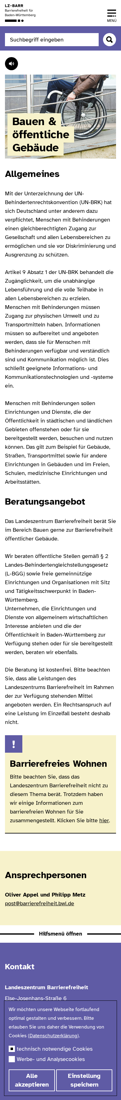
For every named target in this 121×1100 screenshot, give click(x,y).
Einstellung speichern (84, 1080)
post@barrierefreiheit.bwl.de (39, 903)
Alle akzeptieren (32, 1080)
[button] (111, 13)
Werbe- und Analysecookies (51, 1059)
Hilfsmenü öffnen (60, 934)
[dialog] (60, 1048)
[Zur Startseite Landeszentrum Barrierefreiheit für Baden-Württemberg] (20, 13)
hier (104, 820)
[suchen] (109, 39)
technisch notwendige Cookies (54, 1048)
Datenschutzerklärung (53, 1036)
